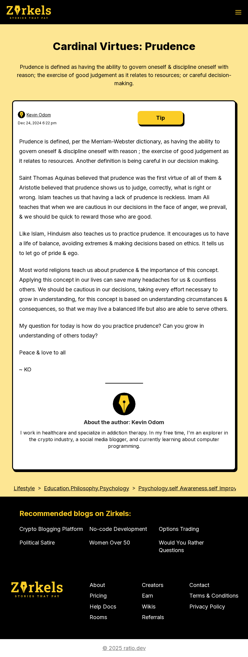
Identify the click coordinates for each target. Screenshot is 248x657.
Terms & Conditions (213, 595)
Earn (147, 595)
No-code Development (118, 529)
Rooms (98, 617)
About (97, 585)
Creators (152, 585)
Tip (160, 118)
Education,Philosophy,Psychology (86, 488)
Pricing (98, 595)
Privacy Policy (207, 606)
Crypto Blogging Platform (51, 529)
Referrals (153, 617)
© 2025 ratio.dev (124, 648)
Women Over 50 (109, 542)
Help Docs (103, 606)
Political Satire (37, 542)
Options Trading (179, 529)
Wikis (148, 606)
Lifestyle (24, 488)
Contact (199, 585)
